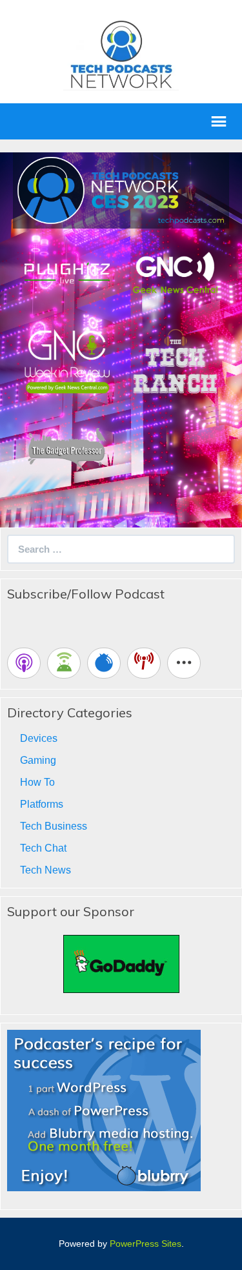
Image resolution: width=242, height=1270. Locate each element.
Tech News (45, 870)
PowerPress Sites (145, 1243)
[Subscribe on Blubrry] (104, 663)
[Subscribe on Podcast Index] (144, 663)
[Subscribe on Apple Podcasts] (24, 663)
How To (37, 782)
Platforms (41, 804)
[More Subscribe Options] (184, 663)
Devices (38, 738)
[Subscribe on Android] (64, 663)
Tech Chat (43, 848)
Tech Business (53, 826)
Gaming (38, 760)
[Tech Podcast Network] (121, 53)
